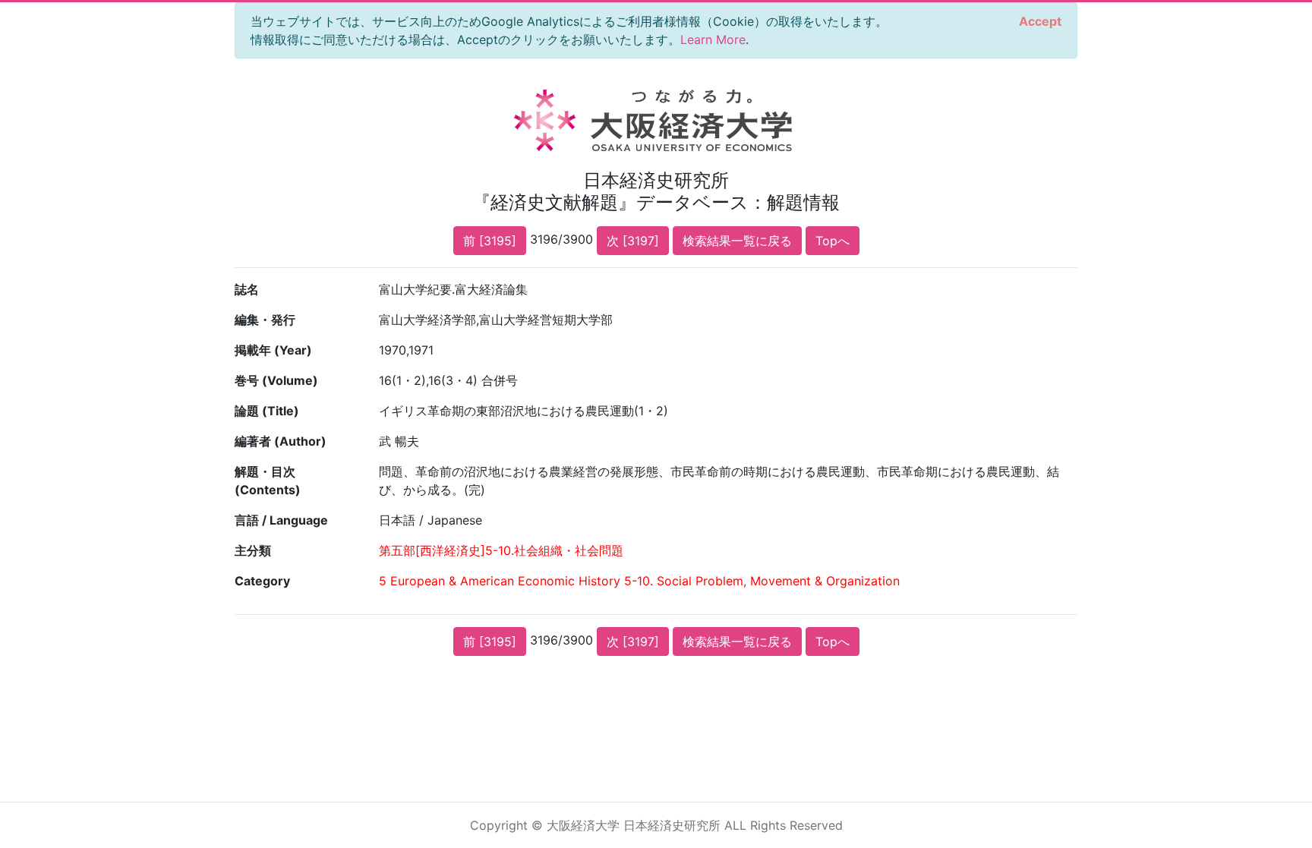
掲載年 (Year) (273, 350)
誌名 (247, 289)
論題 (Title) (267, 410)
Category (262, 580)
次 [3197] (633, 240)
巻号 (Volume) (276, 380)
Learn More (713, 39)
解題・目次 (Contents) (268, 480)
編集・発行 (265, 319)
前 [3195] (489, 240)
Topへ (832, 240)
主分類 (253, 550)
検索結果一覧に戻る (737, 240)
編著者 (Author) (280, 441)
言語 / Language (281, 520)
